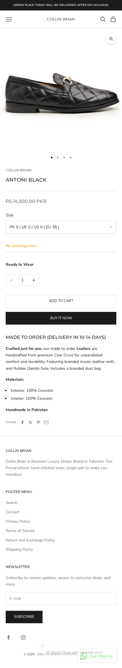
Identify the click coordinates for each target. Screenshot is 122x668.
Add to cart (61, 300)
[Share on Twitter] (30, 422)
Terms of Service (20, 530)
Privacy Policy (18, 521)
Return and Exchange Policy (30, 540)
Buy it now (61, 318)
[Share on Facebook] (22, 422)
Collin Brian (18, 170)
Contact (12, 512)
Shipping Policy (19, 549)
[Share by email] (46, 422)
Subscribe (24, 616)
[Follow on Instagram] (23, 637)
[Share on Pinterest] (38, 422)
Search (12, 502)
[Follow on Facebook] (8, 637)
